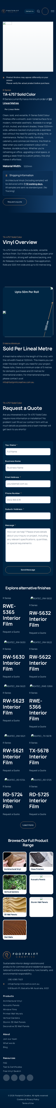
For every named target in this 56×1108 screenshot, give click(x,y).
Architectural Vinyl (12, 869)
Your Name (10, 445)
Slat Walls (8, 937)
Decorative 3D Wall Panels (16, 1026)
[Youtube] (22, 1077)
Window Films (10, 1009)
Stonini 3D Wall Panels (14, 1022)
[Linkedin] (30, 1077)
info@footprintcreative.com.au (18, 382)
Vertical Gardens (11, 891)
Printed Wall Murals (13, 1013)
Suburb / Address (14, 509)
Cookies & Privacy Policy (28, 1099)
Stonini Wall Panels (39, 902)
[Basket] (45, 11)
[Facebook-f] (6, 1077)
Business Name (13, 461)
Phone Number (12, 493)
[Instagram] (14, 1077)
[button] (28, 825)
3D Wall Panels (10, 914)
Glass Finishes (37, 869)
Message (9, 525)
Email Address (12, 477)
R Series (7, 90)
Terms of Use (28, 1103)
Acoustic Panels (38, 879)
